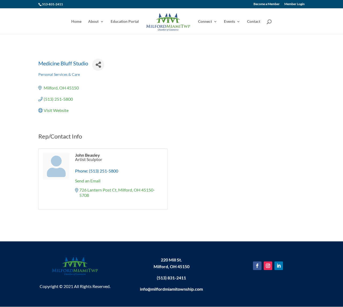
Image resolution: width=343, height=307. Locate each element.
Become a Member (266, 4)
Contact (253, 22)
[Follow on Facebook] (257, 265)
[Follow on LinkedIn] (278, 265)
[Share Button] (98, 65)
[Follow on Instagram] (268, 265)
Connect (205, 22)
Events (229, 22)
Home (76, 22)
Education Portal (125, 22)
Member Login (294, 4)
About (93, 22)
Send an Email (87, 180)
